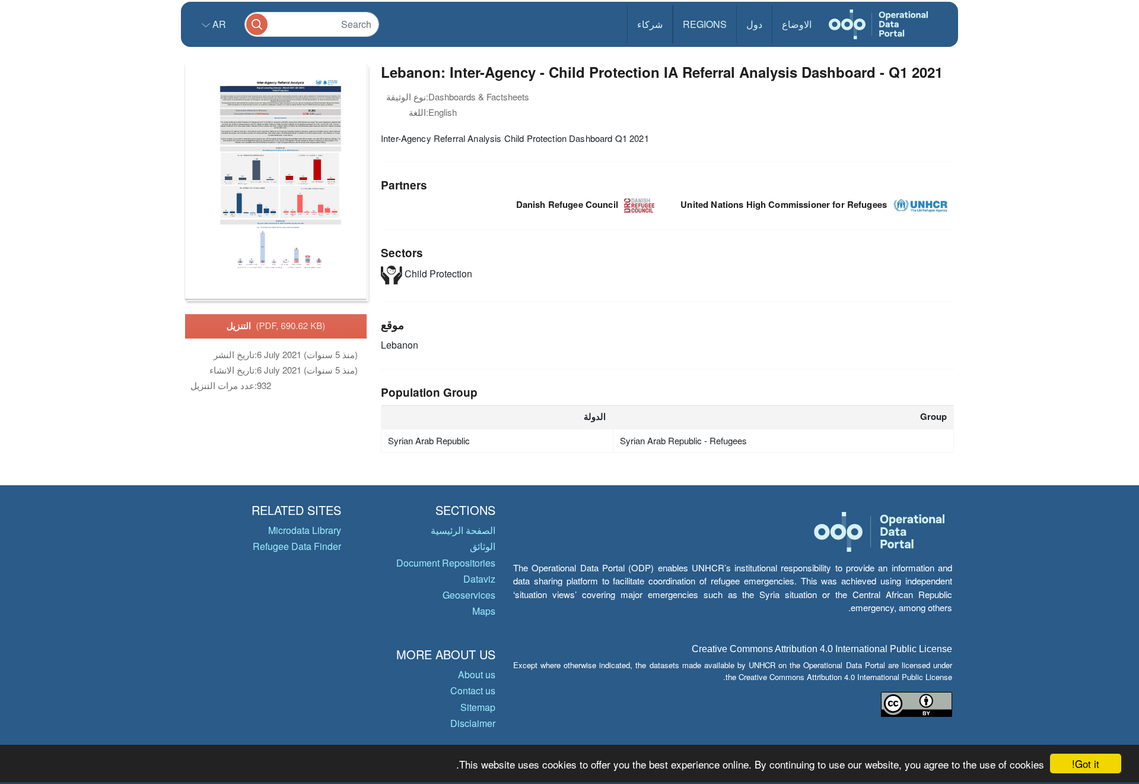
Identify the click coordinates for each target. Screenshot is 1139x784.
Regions (705, 24)
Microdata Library (304, 530)
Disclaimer (472, 723)
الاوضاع (797, 24)
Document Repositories (445, 563)
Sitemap (477, 707)
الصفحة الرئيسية (463, 530)
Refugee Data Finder (297, 546)
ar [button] (218, 24)
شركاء (650, 24)
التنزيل (276, 325)
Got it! (1085, 763)
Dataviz (479, 579)
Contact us (472, 690)
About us (476, 674)
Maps (483, 611)
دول (754, 24)
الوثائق (482, 546)
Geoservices (469, 595)
